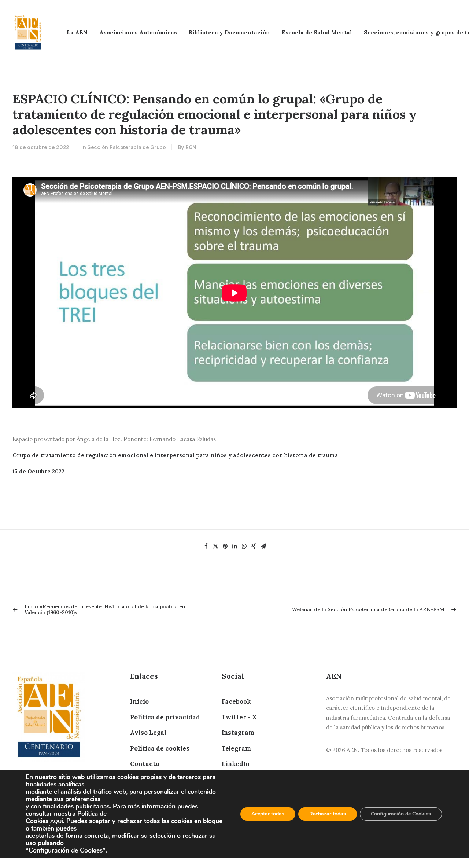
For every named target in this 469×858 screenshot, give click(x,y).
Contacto (144, 764)
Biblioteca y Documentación (229, 32)
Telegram (236, 748)
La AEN (77, 32)
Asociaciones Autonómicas (138, 32)
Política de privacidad (165, 717)
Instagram (238, 733)
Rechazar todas (327, 813)
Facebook (236, 701)
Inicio (139, 701)
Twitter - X (239, 717)
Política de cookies (159, 748)
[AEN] (28, 32)
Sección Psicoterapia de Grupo (126, 147)
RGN (190, 147)
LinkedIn (236, 764)
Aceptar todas (267, 813)
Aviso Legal (148, 733)
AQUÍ (56, 821)
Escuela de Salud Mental (317, 32)
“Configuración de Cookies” (66, 850)
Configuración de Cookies (401, 813)
